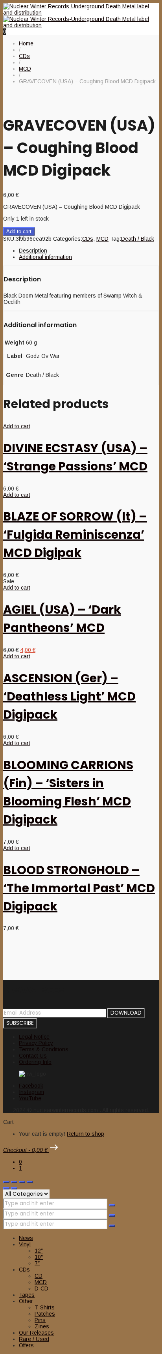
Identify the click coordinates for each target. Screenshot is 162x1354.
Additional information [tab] (45, 257)
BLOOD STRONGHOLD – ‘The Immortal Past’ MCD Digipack (79, 888)
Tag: (115, 239)
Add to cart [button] (16, 426)
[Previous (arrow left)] (6, 1188)
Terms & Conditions (43, 1049)
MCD (102, 239)
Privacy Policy (36, 1043)
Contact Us (33, 1055)
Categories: (67, 239)
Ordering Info (35, 1062)
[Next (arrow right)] (14, 1188)
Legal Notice (34, 1037)
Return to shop (85, 1134)
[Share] (22, 1182)
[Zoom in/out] (6, 1182)
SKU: (9, 239)
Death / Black (137, 239)
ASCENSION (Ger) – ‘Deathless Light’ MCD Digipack (69, 696)
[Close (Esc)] (30, 1182)
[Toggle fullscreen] (14, 1182)
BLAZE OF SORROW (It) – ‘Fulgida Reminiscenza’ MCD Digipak (75, 534)
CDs (87, 239)
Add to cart (18, 231)
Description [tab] (33, 250)
